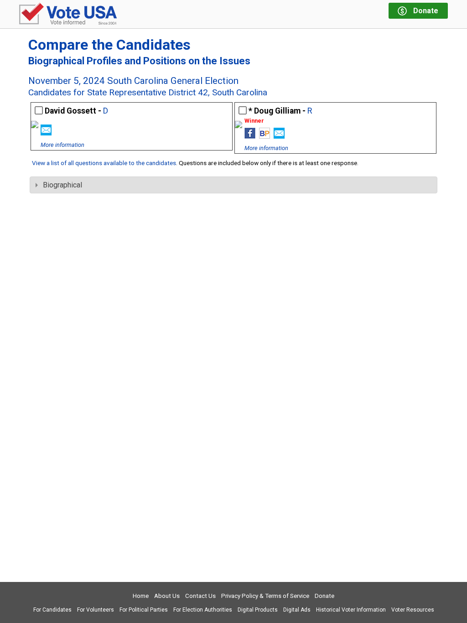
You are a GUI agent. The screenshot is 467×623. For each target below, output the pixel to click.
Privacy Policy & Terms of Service (265, 595)
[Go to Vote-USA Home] (68, 14)
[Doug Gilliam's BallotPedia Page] (264, 136)
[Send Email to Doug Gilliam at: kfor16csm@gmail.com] (279, 136)
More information (62, 144)
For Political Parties (143, 610)
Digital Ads (297, 610)
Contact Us (200, 595)
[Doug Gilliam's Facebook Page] (249, 136)
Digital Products (258, 610)
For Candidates (52, 610)
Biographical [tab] (62, 185)
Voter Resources (412, 610)
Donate (324, 595)
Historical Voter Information (351, 610)
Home (141, 595)
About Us (167, 595)
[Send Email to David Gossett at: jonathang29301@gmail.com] (46, 133)
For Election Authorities (202, 610)
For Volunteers (95, 610)
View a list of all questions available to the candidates (104, 162)
